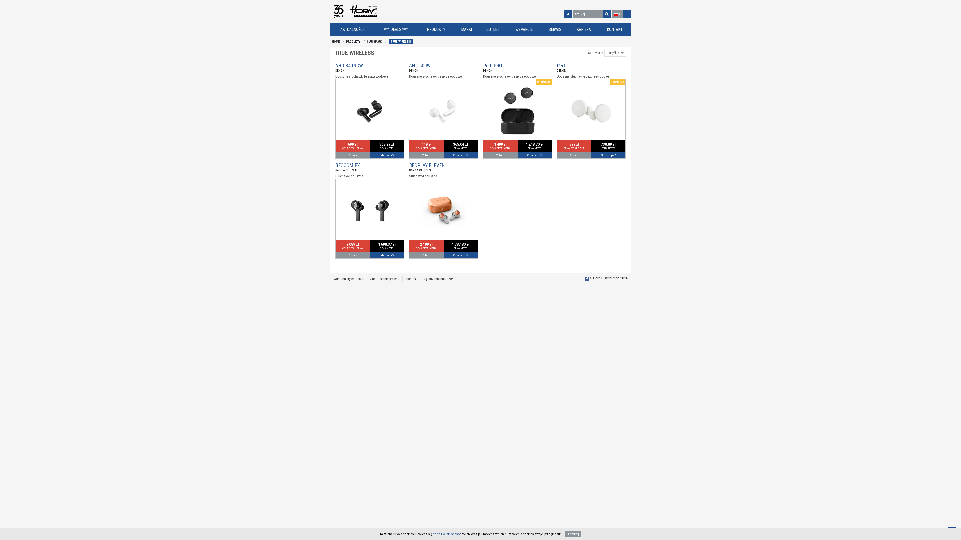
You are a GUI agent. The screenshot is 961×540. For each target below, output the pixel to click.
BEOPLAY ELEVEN (427, 165)
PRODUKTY (353, 42)
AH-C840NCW (349, 66)
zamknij (573, 534)
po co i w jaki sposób (447, 534)
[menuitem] (352, 29)
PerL (561, 66)
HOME (336, 42)
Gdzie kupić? (386, 155)
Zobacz (352, 155)
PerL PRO (492, 66)
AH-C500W (420, 66)
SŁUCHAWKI (374, 42)
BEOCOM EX (347, 165)
